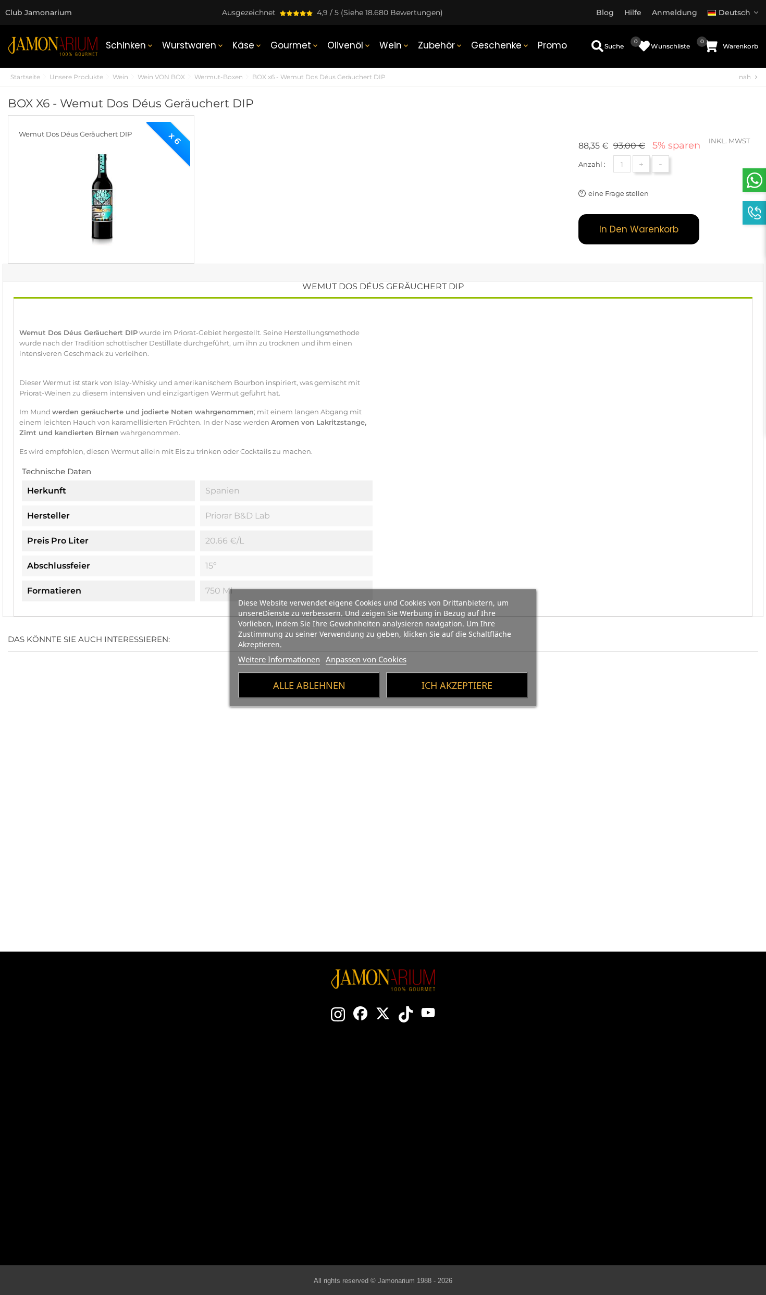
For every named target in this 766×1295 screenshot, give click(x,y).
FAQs (647, 1159)
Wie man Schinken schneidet (465, 1112)
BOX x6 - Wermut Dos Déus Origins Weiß (64, 844)
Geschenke (500, 45)
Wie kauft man (647, 1081)
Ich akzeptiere (457, 685)
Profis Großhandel (272, 1159)
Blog (272, 1190)
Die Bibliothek (464, 1222)
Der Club (272, 1097)
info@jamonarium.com (93, 1111)
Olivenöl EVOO (464, 1175)
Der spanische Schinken (464, 1081)
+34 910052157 (122, 1151)
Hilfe (647, 1190)
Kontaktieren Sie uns (272, 1081)
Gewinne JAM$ (272, 1112)
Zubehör (440, 45)
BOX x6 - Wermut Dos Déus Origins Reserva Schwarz (192, 844)
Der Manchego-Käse (464, 1206)
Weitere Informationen (279, 658)
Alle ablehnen (309, 685)
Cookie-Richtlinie (647, 1144)
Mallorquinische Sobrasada (464, 1190)
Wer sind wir (272, 1128)
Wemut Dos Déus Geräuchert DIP (75, 134)
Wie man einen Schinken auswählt (465, 1097)
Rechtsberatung (646, 1128)
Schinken (130, 45)
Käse (247, 45)
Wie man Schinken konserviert (465, 1128)
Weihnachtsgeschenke (272, 1144)
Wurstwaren (193, 45)
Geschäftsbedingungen (647, 1112)
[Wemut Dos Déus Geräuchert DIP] (101, 194)
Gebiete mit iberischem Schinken (465, 1144)
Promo (552, 45)
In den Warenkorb (638, 229)
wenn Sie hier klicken (101, 1132)
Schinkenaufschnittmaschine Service (272, 1175)
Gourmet (294, 45)
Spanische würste (464, 1159)
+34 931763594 (69, 1151)
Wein (394, 45)
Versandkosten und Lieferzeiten (647, 1097)
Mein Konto (647, 1175)
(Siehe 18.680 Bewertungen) (392, 12)
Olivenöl (349, 45)
